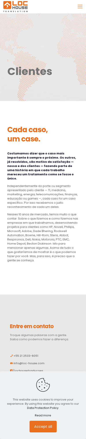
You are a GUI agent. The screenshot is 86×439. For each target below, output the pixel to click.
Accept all (43, 426)
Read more (43, 415)
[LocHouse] (15, 6)
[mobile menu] (80, 6)
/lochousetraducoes (28, 371)
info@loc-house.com (28, 363)
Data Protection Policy (42, 408)
